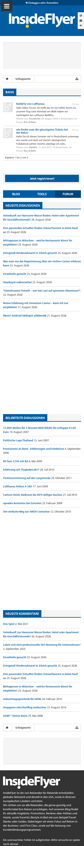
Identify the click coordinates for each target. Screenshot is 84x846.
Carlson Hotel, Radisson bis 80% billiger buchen (33, 495)
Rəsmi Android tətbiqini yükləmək (25, 315)
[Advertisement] (42, 366)
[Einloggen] (81, 25)
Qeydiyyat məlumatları (17, 282)
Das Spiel (9, 624)
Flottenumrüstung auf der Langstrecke (27, 478)
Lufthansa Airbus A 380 (18, 486)
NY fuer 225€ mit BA (16, 461)
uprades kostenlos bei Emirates (22, 503)
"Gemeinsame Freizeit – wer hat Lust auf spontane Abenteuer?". (42, 290)
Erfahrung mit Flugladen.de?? (21, 469)
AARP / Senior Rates (15, 716)
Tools (42, 194)
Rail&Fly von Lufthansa (30, 104)
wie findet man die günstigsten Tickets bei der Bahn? (42, 131)
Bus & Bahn (30, 122)
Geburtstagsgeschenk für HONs (22, 699)
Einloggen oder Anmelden (43, 2)
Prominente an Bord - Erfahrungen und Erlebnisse (34, 449)
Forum (68, 194)
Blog (16, 194)
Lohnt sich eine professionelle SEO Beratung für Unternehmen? (42, 645)
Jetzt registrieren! (42, 178)
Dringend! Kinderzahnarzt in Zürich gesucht (30, 253)
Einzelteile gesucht (15, 274)
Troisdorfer (34, 118)
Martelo (33, 147)
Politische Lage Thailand (18, 440)
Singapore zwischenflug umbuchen (25, 707)
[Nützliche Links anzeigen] (77, 78)
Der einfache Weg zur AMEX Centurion (26, 511)
